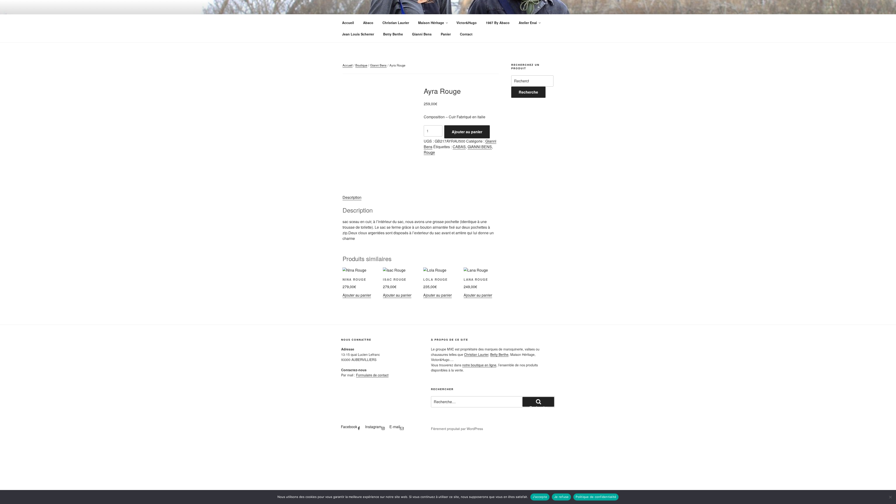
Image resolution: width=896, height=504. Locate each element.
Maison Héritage (431, 22)
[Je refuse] (890, 497)
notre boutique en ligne (479, 365)
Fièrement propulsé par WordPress (457, 428)
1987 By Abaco (498, 22)
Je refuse (561, 497)
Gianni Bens (422, 34)
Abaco (368, 22)
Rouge (429, 152)
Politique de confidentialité (596, 497)
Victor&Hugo (466, 22)
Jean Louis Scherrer (358, 34)
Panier (446, 34)
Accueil (348, 22)
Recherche (528, 92)
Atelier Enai (528, 22)
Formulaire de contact (372, 375)
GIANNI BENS (480, 146)
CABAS (459, 146)
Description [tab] (352, 197)
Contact (466, 34)
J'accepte (540, 497)
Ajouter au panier (467, 131)
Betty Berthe (393, 34)
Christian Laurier (395, 22)
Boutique (361, 65)
